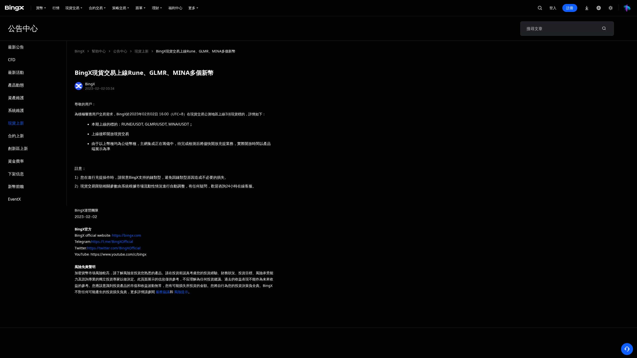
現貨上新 (16, 123)
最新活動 (16, 72)
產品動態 (16, 85)
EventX (14, 199)
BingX (79, 51)
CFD (11, 59)
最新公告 (16, 47)
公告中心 (120, 51)
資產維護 (16, 97)
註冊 (569, 7)
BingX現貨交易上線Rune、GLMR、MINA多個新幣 (195, 51)
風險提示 (181, 291)
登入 (552, 7)
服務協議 (163, 291)
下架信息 (16, 174)
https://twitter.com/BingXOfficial (114, 248)
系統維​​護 (16, 110)
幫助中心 (99, 51)
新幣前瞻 (16, 186)
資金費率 (16, 161)
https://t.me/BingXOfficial (112, 241)
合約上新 (16, 135)
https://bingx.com (126, 235)
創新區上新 (18, 148)
